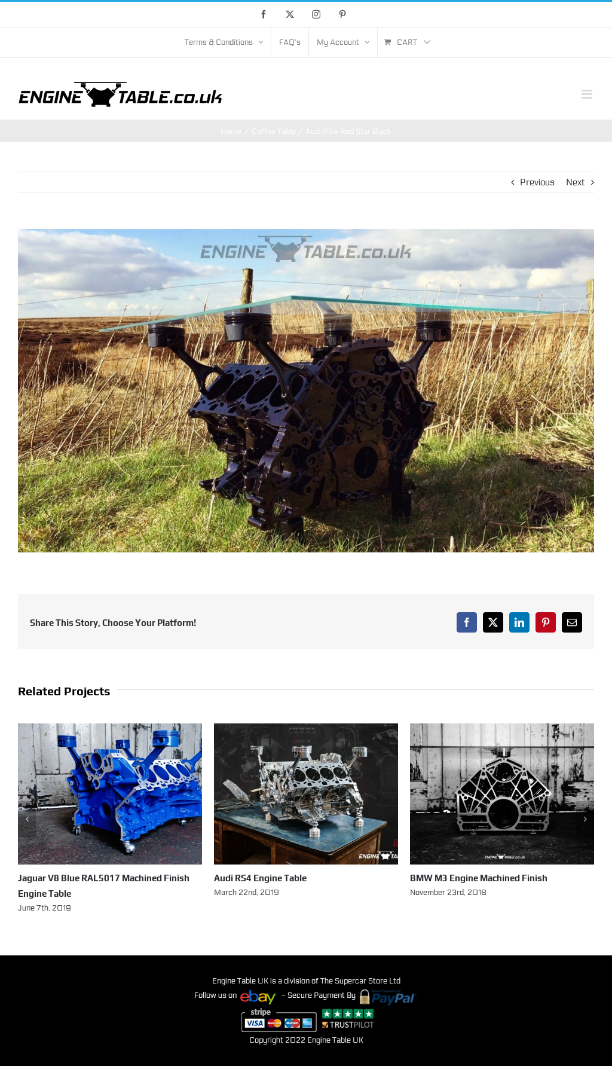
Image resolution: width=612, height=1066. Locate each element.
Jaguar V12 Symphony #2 (462, 878)
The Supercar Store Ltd (360, 965)
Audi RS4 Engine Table (64, 878)
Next (575, 182)
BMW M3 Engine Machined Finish (282, 878)
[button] (27, 811)
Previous (537, 182)
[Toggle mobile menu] (588, 94)
